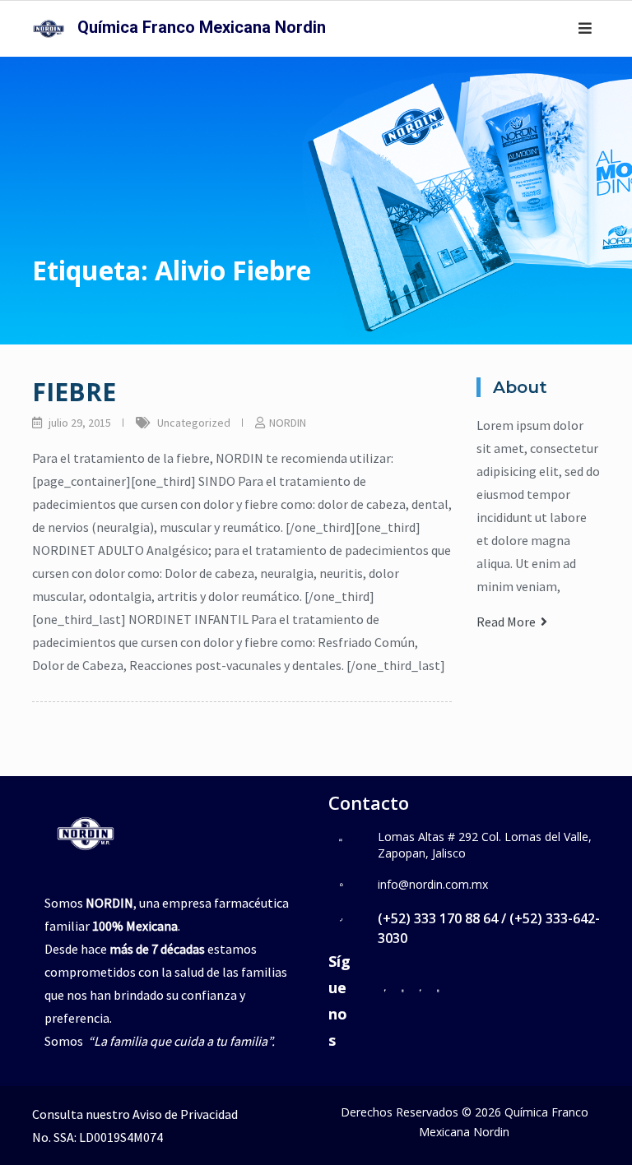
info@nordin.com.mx (433, 884)
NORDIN (287, 422)
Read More (508, 621)
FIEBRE (74, 392)
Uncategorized (193, 422)
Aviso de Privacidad (185, 1114)
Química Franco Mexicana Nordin (201, 27)
